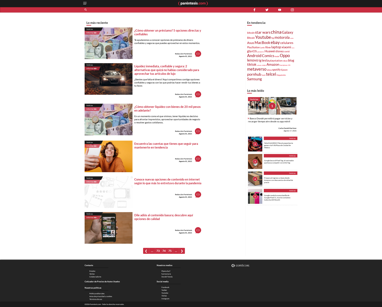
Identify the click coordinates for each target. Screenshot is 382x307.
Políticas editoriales (96, 293)
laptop (276, 47)
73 (158, 250)
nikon (285, 61)
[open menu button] (85, 3)
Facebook (165, 287)
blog (291, 60)
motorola (282, 37)
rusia (291, 38)
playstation (275, 60)
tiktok (252, 64)
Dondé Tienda (166, 277)
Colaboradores (95, 277)
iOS (254, 51)
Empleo (92, 271)
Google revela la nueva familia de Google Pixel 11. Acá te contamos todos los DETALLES (277, 197)
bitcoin (251, 32)
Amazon (273, 64)
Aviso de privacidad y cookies (100, 296)
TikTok (164, 296)
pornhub (254, 74)
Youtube (263, 37)
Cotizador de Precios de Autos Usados (102, 281)
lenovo (252, 60)
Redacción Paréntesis (183, 54)
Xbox (268, 47)
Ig (260, 60)
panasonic (260, 52)
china (276, 32)
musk (264, 75)
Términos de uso (95, 299)
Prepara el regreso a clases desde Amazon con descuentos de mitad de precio (278, 180)
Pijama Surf (165, 271)
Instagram (165, 298)
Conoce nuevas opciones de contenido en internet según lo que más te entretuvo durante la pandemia (167, 181)
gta (249, 51)
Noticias (89, 29)
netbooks (259, 65)
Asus (250, 43)
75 (170, 250)
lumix (293, 48)
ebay (275, 42)
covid (286, 51)
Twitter (164, 290)
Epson (284, 69)
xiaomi (286, 47)
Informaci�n (91, 33)
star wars (262, 32)
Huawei (270, 51)
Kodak (277, 56)
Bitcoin (251, 37)
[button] (86, 10)
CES (289, 65)
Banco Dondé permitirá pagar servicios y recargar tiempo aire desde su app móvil (270, 120)
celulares (286, 43)
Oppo (285, 55)
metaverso (257, 68)
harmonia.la (166, 274)
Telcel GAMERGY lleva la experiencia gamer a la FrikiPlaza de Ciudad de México (278, 145)
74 (164, 250)
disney (280, 51)
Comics (268, 55)
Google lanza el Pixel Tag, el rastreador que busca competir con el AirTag (279, 161)
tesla (265, 60)
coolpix (264, 65)
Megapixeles (281, 75)
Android (254, 55)
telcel (271, 74)
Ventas (92, 274)
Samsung (254, 79)
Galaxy (287, 32)
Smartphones (284, 65)
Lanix (262, 47)
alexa (269, 70)
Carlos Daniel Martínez (287, 128)
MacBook (262, 42)
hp (272, 37)
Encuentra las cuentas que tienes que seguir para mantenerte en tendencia (166, 145)
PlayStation (253, 47)
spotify (276, 69)
